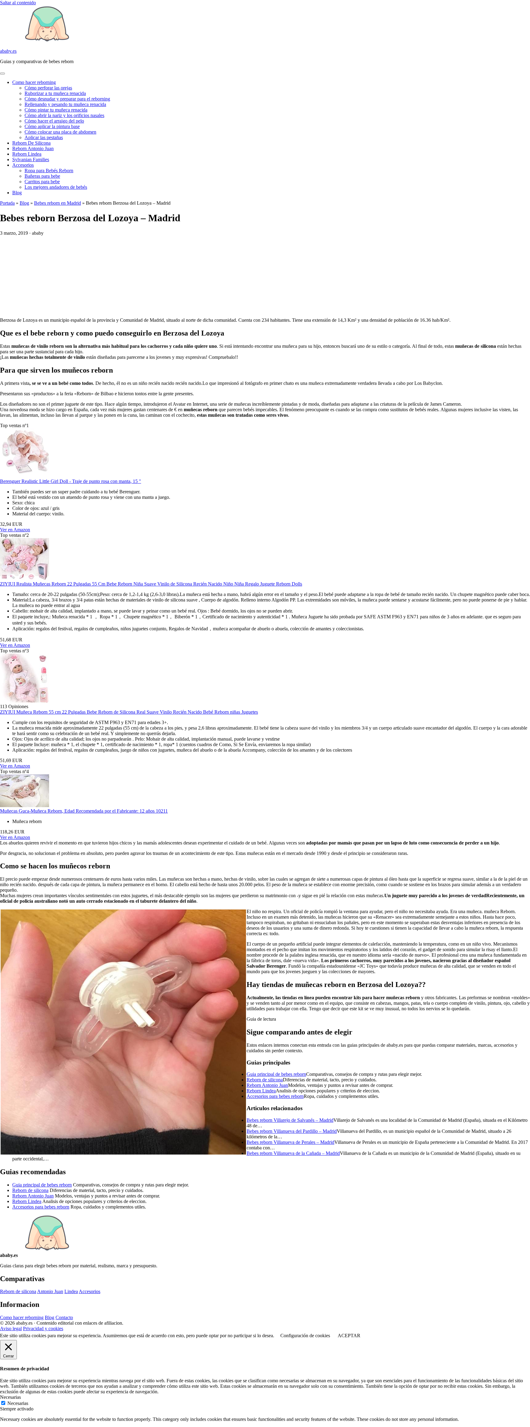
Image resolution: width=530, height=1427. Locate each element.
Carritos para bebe (42, 181)
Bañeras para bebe (42, 176)
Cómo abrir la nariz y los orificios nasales (64, 115)
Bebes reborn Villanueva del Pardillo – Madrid (292, 1131)
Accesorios (23, 165)
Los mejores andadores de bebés (56, 187)
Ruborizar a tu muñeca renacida (55, 93)
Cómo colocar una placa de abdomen (60, 132)
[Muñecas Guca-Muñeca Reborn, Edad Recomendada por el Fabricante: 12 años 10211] (24, 805)
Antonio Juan (50, 1291)
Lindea (71, 1291)
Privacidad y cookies (43, 1328)
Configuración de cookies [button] (305, 1335)
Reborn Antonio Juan (33, 148)
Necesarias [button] (10, 1397)
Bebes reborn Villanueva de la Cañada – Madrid (293, 1153)
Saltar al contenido (18, 2)
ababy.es (8, 51)
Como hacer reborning (34, 82)
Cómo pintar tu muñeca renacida (56, 109)
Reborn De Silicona (31, 143)
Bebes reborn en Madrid (57, 203)
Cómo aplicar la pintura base (52, 126)
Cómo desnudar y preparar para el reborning (67, 98)
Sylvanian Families (30, 159)
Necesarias (17, 1403)
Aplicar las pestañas (44, 137)
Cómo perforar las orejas (48, 87)
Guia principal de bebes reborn (276, 1074)
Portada (7, 203)
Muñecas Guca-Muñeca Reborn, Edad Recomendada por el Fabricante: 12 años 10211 (84, 811)
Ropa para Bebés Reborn (49, 170)
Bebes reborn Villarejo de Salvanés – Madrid (290, 1120)
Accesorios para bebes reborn (275, 1096)
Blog (17, 192)
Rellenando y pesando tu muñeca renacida (65, 104)
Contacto (64, 1317)
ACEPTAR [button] (349, 1335)
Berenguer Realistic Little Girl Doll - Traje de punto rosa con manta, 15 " (70, 481)
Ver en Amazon (15, 529)
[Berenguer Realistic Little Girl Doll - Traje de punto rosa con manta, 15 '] (24, 475)
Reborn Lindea (26, 154)
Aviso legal (11, 1328)
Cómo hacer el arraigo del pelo (54, 120)
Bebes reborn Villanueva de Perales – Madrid (290, 1142)
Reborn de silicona (265, 1079)
